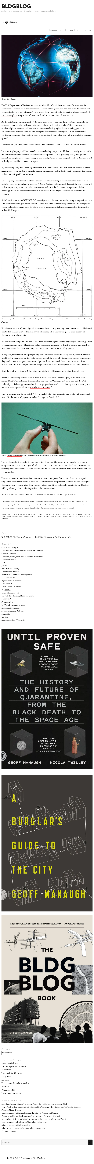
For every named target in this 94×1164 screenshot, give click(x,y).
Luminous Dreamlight (10, 608)
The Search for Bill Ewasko (12, 1073)
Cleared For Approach (10, 593)
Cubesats (40, 514)
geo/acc (4, 566)
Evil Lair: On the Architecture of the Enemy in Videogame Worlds (39, 1119)
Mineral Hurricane (8, 560)
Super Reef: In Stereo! (10, 1063)
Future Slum (6, 1070)
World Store (6, 590)
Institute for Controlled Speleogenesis (16, 575)
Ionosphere (28, 516)
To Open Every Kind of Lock (13, 605)
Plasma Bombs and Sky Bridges (70, 30)
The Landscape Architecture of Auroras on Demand (22, 551)
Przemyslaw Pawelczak (47, 397)
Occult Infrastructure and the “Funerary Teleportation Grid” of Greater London (49, 1107)
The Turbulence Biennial (11, 1093)
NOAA (12, 99)
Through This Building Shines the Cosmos (18, 596)
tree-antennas (7, 348)
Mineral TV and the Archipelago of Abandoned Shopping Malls (42, 1104)
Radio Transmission (65, 516)
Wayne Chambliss (57, 505)
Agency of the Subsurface (11, 581)
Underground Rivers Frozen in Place (15, 1083)
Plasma (46, 516)
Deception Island (53, 514)
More (70, 537)
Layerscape (5, 1080)
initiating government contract (21, 122)
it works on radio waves (40, 388)
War (81, 516)
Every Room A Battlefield (11, 587)
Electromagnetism (14, 516)
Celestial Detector (8, 554)
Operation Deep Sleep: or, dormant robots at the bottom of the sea (51, 508)
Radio (53, 516)
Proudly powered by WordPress (33, 1158)
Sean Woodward (8, 1107)
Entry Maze (6, 1077)
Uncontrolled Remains (10, 572)
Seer (3, 563)
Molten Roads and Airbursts (12, 611)
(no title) (5, 617)
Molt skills (5, 1119)
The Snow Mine (23, 1125)
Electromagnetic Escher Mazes (13, 1066)
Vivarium (5, 1087)
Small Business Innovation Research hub (65, 371)
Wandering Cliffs (8, 1090)
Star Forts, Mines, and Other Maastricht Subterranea (22, 557)
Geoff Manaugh (7, 1113)
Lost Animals (6, 584)
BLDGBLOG (16, 6)
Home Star (5, 614)
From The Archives (11, 1060)
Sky (77, 516)
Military (38, 516)
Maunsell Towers (15, 1110)
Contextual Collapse (9, 548)
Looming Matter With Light (13, 620)
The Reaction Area (8, 578)
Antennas (31, 514)
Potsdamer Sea (7, 602)
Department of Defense (72, 514)
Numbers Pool (7, 599)
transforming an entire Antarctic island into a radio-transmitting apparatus (42, 204)
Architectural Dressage (10, 569)
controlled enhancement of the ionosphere (20, 109)
